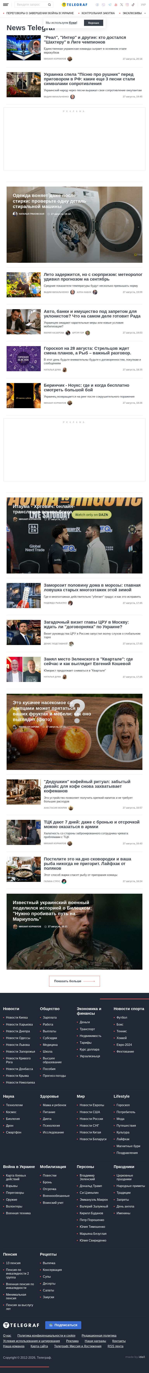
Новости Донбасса (19, 1069)
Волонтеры (14, 1206)
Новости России (91, 1118)
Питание (49, 1112)
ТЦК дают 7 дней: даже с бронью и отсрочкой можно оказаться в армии (92, 824)
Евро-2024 (124, 1044)
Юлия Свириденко (93, 1240)
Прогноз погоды (54, 1075)
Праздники (124, 1167)
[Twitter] (121, 4)
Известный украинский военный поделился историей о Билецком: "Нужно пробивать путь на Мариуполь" (52, 911)
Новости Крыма (17, 1075)
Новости (11, 1009)
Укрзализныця (90, 1056)
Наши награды (95, 1341)
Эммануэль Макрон (94, 1199)
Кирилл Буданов (91, 1213)
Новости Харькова (19, 1024)
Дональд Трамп (91, 1186)
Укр (143, 4)
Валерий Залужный (94, 1206)
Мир (81, 1096)
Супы (47, 1276)
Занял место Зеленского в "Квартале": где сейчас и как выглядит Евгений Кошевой (88, 661)
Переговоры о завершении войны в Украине (40, 13)
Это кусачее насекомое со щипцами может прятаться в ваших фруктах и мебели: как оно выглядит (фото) (52, 711)
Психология (51, 1125)
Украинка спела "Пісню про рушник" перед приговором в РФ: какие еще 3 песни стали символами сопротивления (89, 79)
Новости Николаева (20, 1082)
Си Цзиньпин (89, 1192)
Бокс (120, 1024)
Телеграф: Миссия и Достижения (77, 1346)
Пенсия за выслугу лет (19, 1306)
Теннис (122, 1031)
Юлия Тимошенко (92, 1226)
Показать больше (67, 981)
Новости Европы (92, 1105)
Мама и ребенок (54, 1105)
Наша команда (13, 1346)
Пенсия (10, 1254)
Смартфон (13, 1132)
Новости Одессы (18, 1038)
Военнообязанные (56, 1195)
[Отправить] (49, 5)
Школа (47, 1051)
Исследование (53, 1132)
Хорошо (93, 22)
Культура (123, 1132)
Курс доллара (89, 1049)
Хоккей (122, 1038)
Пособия (49, 1069)
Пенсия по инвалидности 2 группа (17, 1273)
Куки (72, 22)
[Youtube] (116, 5)
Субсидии (50, 1038)
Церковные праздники (125, 1177)
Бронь (47, 1182)
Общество (50, 1009)
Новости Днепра (18, 1031)
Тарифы (86, 1042)
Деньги (85, 1022)
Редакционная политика (99, 1335)
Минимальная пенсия (16, 1296)
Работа (48, 1024)
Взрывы (12, 1186)
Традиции (124, 1192)
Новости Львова (18, 1044)
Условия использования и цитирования (31, 1341)
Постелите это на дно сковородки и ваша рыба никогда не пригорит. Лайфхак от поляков (87, 864)
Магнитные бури (128, 1146)
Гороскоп (123, 1105)
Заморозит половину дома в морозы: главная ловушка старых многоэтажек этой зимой (92, 587)
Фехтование (125, 1051)
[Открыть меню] (6, 4)
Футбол (122, 1017)
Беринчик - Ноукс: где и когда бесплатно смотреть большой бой (86, 387)
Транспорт (87, 1029)
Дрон (9, 1125)
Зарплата (50, 1017)
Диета (47, 1118)
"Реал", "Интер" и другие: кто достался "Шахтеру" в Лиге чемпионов (85, 39)
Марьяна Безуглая (93, 1233)
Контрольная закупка (98, 13)
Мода (120, 1118)
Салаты (48, 1290)
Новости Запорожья (20, 1051)
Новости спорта (129, 1009)
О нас (7, 1335)
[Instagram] (127, 5)
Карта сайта (39, 1346)
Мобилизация (53, 1167)
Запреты (123, 1199)
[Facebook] (97, 5)
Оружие (11, 1199)
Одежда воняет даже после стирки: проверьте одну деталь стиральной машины (49, 201)
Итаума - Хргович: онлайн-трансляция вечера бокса (44, 509)
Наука (8, 1096)
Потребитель (126, 1112)
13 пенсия (13, 1263)
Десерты (49, 1283)
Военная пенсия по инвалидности (20, 1286)
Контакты (119, 1341)
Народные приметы (131, 1186)
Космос (11, 1112)
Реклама (72, 1341)
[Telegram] (110, 5)
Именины (123, 1213)
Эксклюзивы (132, 13)
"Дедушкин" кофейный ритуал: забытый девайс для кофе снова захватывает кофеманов (87, 786)
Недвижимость (90, 1036)
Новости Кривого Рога (18, 1060)
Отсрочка (49, 1189)
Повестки (49, 1175)
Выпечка (49, 1263)
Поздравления (127, 1153)
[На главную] (74, 4)
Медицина (50, 1044)
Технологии (14, 1105)
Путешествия (126, 1125)
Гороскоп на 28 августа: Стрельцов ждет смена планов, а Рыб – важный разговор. (87, 350)
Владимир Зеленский (87, 1177)
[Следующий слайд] (145, 13)
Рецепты (48, 1254)
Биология (13, 1118)
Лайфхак (123, 1139)
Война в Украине (19, 1167)
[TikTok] (133, 5)
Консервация (52, 1269)
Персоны (85, 1167)
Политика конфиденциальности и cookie (46, 1335)
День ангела (125, 1206)
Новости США (90, 1112)
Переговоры (15, 1192)
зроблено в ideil (135, 1357)
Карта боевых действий (16, 1177)
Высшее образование (52, 1060)
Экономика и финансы (89, 1011)
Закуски (48, 1297)
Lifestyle (122, 1096)
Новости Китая (90, 1132)
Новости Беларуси (93, 1139)
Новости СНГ (89, 1125)
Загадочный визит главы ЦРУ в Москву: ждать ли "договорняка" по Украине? (86, 624)
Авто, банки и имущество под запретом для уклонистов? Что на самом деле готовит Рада (92, 313)
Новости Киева (17, 1017)
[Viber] (103, 4)
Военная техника (18, 1213)
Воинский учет (53, 1202)
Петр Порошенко (92, 1220)
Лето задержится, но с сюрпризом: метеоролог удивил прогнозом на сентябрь (93, 277)
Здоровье (49, 1096)
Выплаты (49, 1031)
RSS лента (115, 1346)
